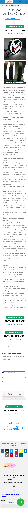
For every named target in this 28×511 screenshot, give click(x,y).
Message (4, 381)
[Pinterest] (11, 455)
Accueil (2, 5)
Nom (3, 363)
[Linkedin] (25, 451)
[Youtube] (16, 451)
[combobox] (3, 373)
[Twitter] (11, 451)
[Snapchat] (21, 451)
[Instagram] (7, 451)
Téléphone (4, 370)
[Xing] (21, 455)
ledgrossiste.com (7, 506)
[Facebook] (2, 451)
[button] (14, 22)
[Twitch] (16, 455)
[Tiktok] (7, 455)
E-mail (3, 375)
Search (20, 2)
